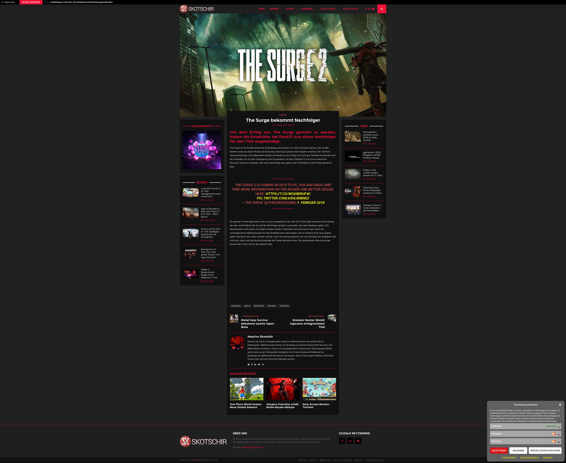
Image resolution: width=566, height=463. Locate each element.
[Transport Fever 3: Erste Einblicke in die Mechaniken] (353, 209)
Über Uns (313, 460)
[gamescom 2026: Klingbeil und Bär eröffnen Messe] (353, 156)
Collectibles (327, 9)
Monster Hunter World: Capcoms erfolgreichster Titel (307, 324)
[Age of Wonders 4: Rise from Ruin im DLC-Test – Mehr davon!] (191, 212)
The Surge (272, 306)
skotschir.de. (196, 460)
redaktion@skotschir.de (252, 447)
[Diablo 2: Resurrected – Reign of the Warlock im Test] (191, 273)
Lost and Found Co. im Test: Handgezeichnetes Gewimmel (211, 192)
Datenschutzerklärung (529, 457)
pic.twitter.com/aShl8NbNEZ (283, 198)
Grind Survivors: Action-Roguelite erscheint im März (372, 190)
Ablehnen (518, 450)
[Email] (374, 9)
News (262, 9)
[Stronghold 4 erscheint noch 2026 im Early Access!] (353, 136)
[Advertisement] (283, 272)
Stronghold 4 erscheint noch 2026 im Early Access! (370, 136)
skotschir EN (350, 9)
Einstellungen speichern (545, 450)
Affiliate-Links (325, 460)
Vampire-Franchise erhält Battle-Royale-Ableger (282, 406)
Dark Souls (236, 306)
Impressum (548, 457)
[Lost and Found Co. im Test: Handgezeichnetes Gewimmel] (191, 192)
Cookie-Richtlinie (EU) (375, 460)
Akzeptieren (499, 450)
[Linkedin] (370, 9)
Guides (290, 9)
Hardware (307, 9)
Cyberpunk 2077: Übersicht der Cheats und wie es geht (78, 2)
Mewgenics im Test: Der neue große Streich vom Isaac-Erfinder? (210, 253)
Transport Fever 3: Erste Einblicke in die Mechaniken (372, 208)
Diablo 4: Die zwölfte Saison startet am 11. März (372, 173)
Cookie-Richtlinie (509, 457)
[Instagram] (366, 9)
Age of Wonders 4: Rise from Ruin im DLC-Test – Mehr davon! (210, 212)
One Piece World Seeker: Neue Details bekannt (246, 406)
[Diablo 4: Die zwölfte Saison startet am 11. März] (353, 174)
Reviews (274, 9)
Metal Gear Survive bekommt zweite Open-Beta (258, 324)
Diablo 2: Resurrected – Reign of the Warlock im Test (209, 273)
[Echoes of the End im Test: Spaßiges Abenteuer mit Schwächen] (191, 233)
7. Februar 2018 (310, 203)
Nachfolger (259, 306)
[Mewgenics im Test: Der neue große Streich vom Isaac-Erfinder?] (191, 253)
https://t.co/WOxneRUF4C (288, 194)
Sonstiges (282, 115)
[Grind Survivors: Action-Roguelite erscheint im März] (353, 191)
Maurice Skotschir (260, 336)
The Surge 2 (284, 306)
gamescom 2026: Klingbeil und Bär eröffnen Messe (372, 155)
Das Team (302, 460)
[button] (560, 404)
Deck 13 (247, 306)
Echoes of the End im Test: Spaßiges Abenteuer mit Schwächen (210, 233)
